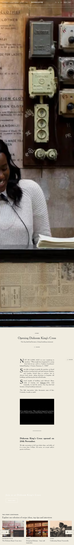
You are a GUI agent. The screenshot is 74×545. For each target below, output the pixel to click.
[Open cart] (61, 2)
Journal (4, 6)
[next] (69, 532)
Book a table (11, 500)
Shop (21, 2)
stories (10, 6)
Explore (5, 2)
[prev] (4, 532)
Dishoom (43, 383)
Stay (26, 2)
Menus (17, 2)
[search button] (56, 2)
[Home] (37, 2)
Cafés (12, 2)
